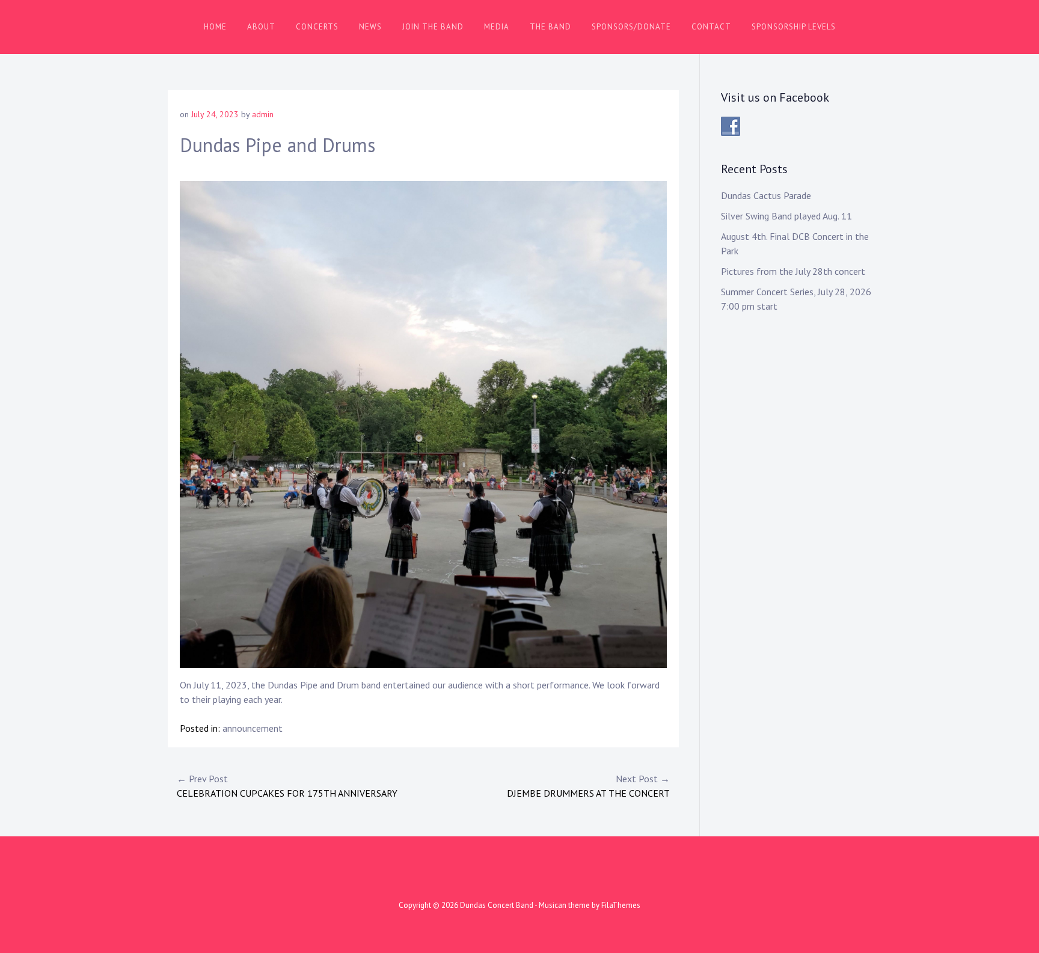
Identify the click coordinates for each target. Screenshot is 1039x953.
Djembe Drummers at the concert (588, 786)
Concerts (317, 27)
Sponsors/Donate (631, 27)
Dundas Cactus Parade (766, 195)
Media (496, 27)
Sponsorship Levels (794, 27)
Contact (711, 27)
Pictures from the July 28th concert (793, 271)
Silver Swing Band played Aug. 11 (786, 216)
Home (215, 27)
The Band (550, 27)
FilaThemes (620, 905)
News (370, 27)
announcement (252, 728)
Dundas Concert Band (496, 905)
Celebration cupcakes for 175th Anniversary (287, 786)
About (261, 27)
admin (263, 114)
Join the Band (433, 27)
